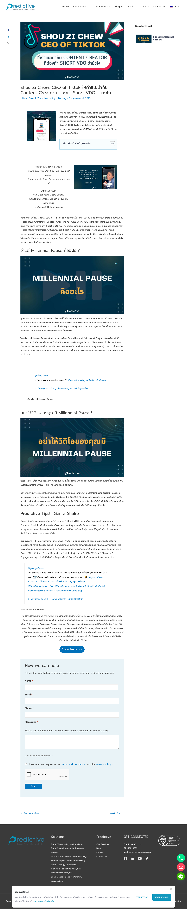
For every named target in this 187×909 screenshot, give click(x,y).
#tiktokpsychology (74, 581)
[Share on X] (8, 43)
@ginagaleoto (36, 568)
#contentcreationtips (40, 590)
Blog (117, 6)
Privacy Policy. (103, 764)
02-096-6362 (131, 848)
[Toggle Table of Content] (111, 143)
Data (24, 98)
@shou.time (41, 375)
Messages (31, 722)
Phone (29, 708)
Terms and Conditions (73, 764)
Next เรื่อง (116, 813)
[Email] (181, 867)
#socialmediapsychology (67, 590)
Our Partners (101, 6)
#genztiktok (55, 581)
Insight (130, 6)
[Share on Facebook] (8, 30)
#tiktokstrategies (65, 586)
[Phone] (181, 858)
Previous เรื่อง (30, 813)
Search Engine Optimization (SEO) (68, 860)
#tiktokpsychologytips (41, 586)
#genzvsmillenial (37, 581)
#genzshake (96, 577)
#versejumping (76, 380)
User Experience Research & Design (69, 856)
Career (142, 6)
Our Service (79, 6)
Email (28, 694)
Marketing (50, 98)
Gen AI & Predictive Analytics (66, 868)
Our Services (102, 844)
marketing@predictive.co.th (137, 851)
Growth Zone (36, 98)
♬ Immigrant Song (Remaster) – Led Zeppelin (61, 388)
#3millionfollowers (96, 380)
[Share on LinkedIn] (8, 36)
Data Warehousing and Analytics (67, 844)
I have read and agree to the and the (70, 764)
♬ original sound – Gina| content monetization (55, 599)
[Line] (181, 876)
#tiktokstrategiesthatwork (90, 586)
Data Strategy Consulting (63, 864)
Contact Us (159, 6)
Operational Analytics (61, 872)
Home (65, 6)
